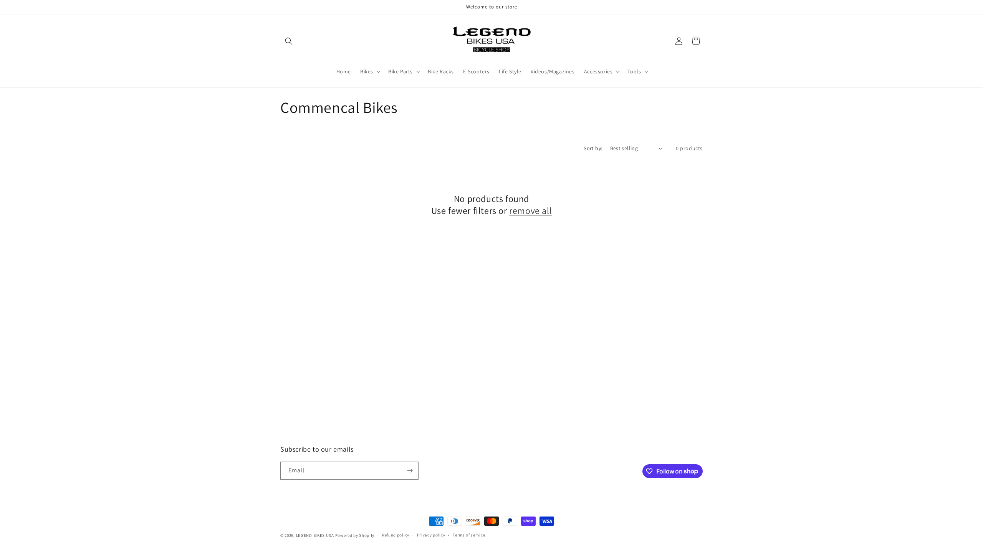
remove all (530, 211)
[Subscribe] (409, 471)
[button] (288, 41)
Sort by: (593, 148)
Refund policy (395, 535)
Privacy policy (431, 535)
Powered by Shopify (355, 535)
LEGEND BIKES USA (315, 535)
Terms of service (469, 535)
